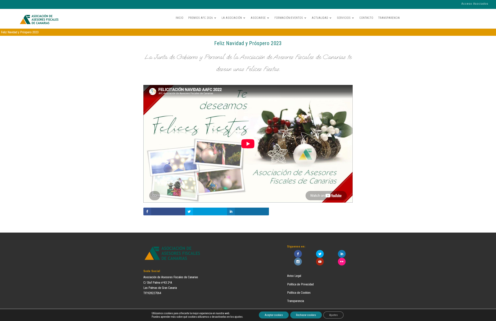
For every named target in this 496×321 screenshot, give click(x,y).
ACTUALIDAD (320, 17)
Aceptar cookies (274, 315)
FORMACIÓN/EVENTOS (289, 17)
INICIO (179, 17)
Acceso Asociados (474, 3)
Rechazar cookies (306, 315)
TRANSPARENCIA (389, 17)
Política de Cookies (299, 292)
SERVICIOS (344, 17)
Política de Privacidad (300, 284)
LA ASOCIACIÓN (232, 17)
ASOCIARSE (258, 17)
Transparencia (295, 301)
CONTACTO (366, 17)
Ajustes (333, 315)
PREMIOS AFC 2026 (200, 17)
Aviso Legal (294, 276)
